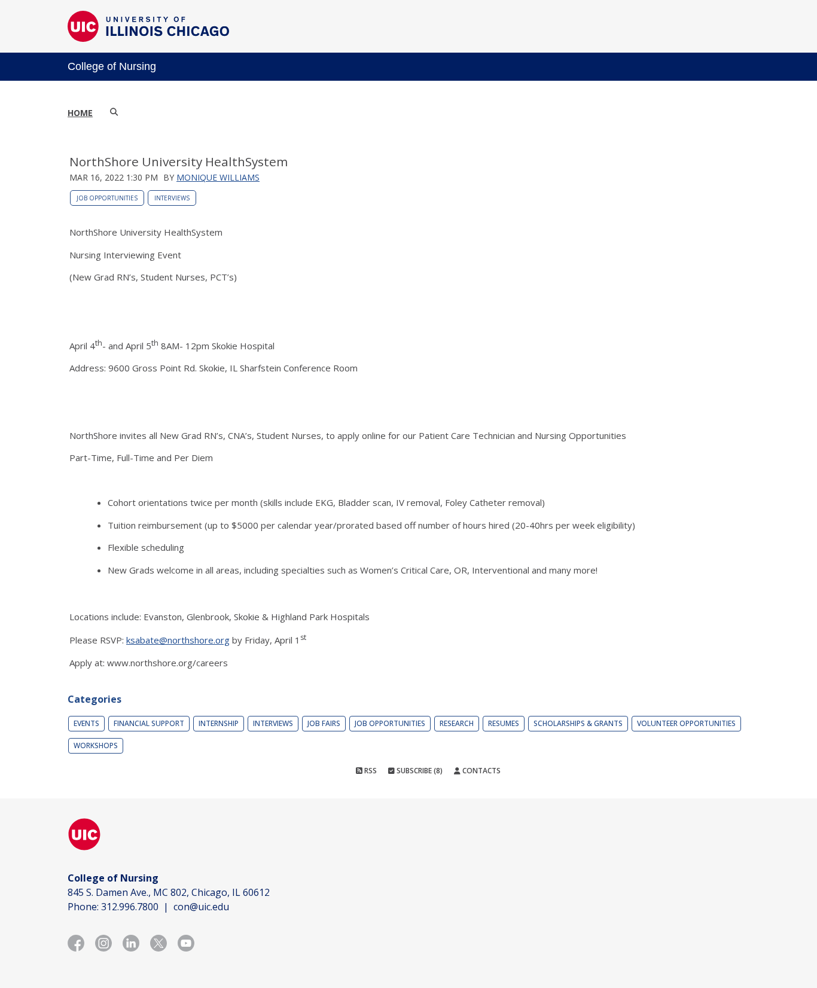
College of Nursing (112, 66)
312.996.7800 (129, 906)
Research (457, 723)
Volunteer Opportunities (686, 723)
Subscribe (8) (419, 771)
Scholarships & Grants (578, 723)
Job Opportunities (107, 198)
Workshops (96, 745)
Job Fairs (323, 723)
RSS (369, 771)
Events (86, 723)
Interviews (172, 198)
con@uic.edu (201, 906)
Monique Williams (218, 177)
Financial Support (149, 723)
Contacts (481, 771)
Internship (219, 723)
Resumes (503, 723)
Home (80, 112)
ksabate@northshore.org (178, 640)
